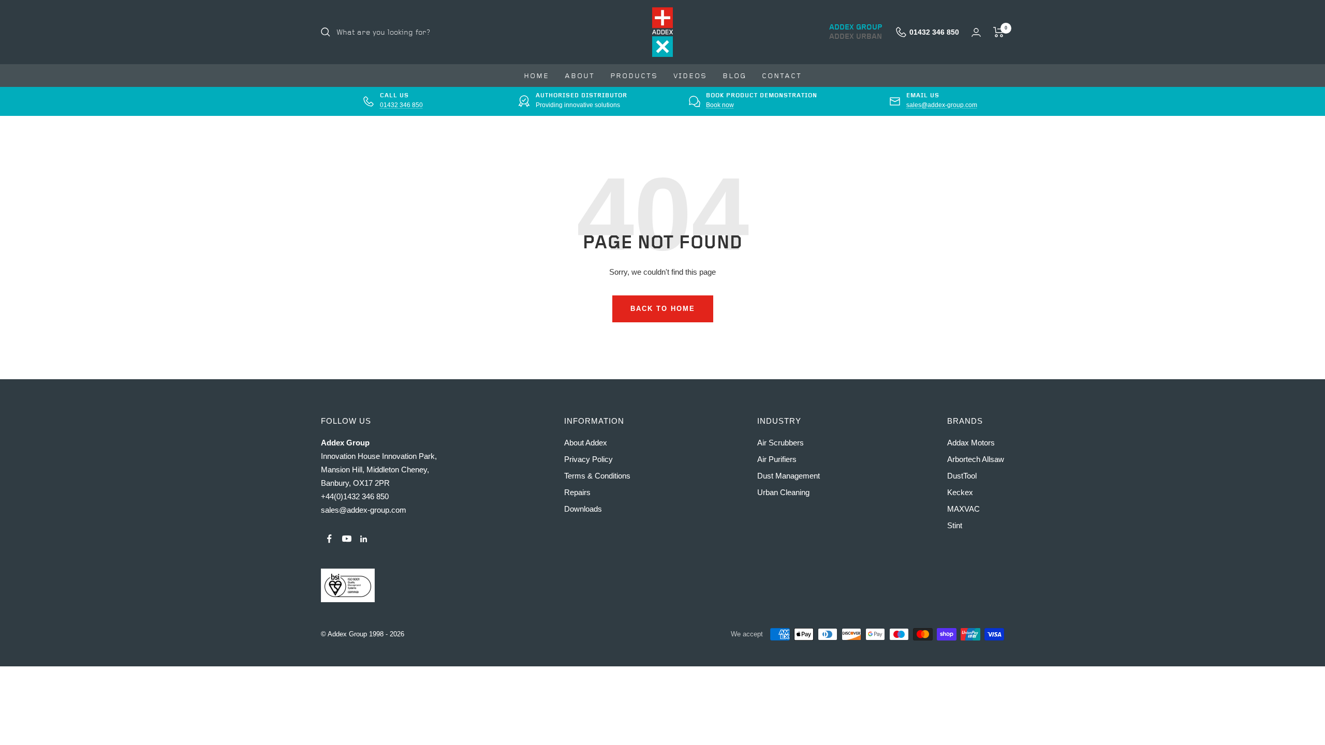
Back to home (662, 308)
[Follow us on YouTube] (346, 539)
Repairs (577, 492)
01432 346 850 (401, 105)
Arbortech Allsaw (975, 459)
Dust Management (788, 475)
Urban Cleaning (783, 492)
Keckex (960, 492)
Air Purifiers (777, 459)
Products (634, 75)
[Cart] (998, 32)
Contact (782, 75)
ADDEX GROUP (855, 27)
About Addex (585, 442)
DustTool (962, 475)
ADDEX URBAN (855, 36)
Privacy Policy (588, 459)
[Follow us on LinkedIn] (363, 539)
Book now (720, 105)
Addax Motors (971, 442)
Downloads (583, 508)
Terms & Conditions (597, 475)
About (580, 75)
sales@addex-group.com (941, 105)
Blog (734, 75)
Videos (690, 75)
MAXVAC (963, 508)
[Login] (976, 32)
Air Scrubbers (780, 442)
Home (536, 75)
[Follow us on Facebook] (329, 539)
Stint (954, 525)
